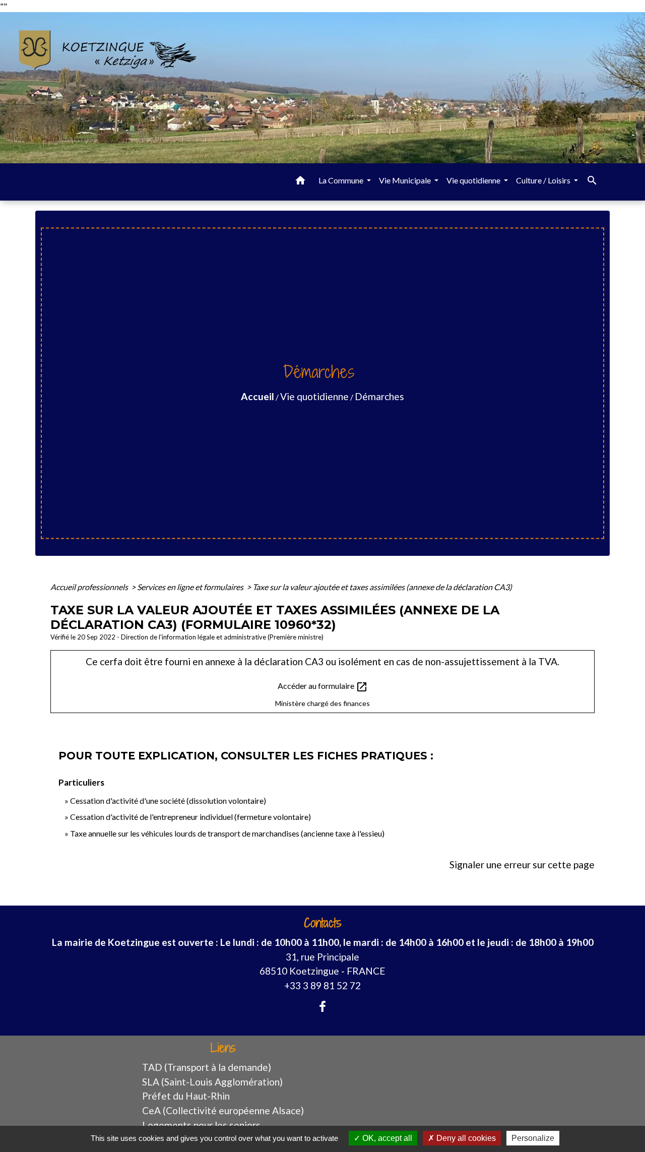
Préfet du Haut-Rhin (186, 1096)
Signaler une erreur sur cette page (522, 864)
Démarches (379, 396)
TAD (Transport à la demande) (206, 1067)
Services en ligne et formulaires (191, 587)
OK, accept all (386, 1138)
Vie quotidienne (314, 396)
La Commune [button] (341, 180)
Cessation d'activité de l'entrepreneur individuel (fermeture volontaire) (190, 816)
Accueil (257, 396)
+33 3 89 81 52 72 (322, 985)
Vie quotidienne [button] (474, 180)
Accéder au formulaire (323, 687)
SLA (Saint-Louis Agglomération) (212, 1081)
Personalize (532, 1138)
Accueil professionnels (90, 587)
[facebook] (322, 1006)
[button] (300, 182)
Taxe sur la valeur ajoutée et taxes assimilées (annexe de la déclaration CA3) (382, 587)
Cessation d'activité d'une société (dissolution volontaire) (168, 800)
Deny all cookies (465, 1138)
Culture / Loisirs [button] (544, 180)
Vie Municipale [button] (405, 180)
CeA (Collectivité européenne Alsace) (223, 1110)
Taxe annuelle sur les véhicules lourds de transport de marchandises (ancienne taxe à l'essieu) (227, 833)
